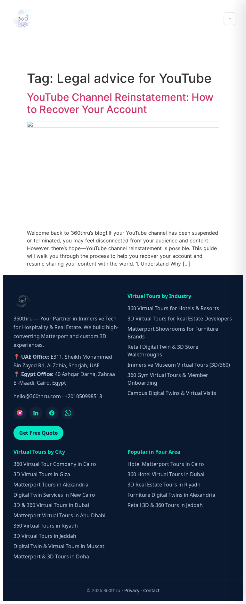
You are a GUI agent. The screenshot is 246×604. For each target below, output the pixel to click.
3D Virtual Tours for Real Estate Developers (179, 318)
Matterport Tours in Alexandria (50, 484)
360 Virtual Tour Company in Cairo (54, 464)
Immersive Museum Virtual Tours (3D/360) (178, 364)
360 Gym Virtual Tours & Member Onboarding (167, 379)
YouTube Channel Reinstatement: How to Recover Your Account (120, 103)
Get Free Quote (38, 432)
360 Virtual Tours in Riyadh (45, 525)
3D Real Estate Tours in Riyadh (164, 484)
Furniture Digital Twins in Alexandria (171, 494)
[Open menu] (230, 18)
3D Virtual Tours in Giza (41, 474)
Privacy (131, 590)
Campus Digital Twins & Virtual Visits (171, 393)
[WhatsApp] (68, 413)
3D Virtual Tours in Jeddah (44, 535)
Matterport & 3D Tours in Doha (51, 556)
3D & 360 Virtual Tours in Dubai (51, 505)
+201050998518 (83, 396)
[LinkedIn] (35, 413)
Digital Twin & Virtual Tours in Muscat (58, 546)
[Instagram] (19, 413)
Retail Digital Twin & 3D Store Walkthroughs (162, 350)
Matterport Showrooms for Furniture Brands (172, 332)
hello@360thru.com (37, 396)
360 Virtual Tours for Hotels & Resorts (173, 308)
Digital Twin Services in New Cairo (54, 494)
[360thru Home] (24, 18)
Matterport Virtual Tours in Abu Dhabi (59, 515)
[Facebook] (51, 413)
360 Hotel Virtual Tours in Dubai (165, 474)
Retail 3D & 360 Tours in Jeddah (165, 505)
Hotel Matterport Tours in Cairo (165, 464)
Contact (151, 590)
